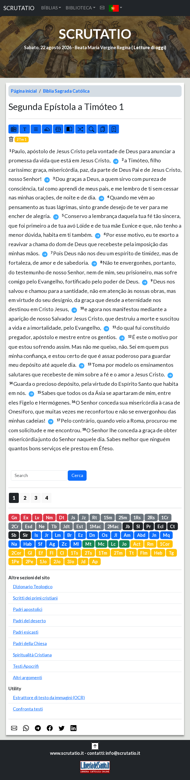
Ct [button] (172, 526)
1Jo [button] (43, 561)
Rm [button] (150, 544)
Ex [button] (26, 517)
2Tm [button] (118, 553)
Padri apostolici (27, 609)
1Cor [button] (165, 544)
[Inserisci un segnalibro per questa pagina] (114, 129)
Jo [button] (124, 544)
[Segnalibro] (102, 129)
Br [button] (69, 535)
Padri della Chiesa (30, 643)
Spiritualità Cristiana (32, 654)
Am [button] (127, 535)
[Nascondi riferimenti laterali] (47, 129)
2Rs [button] (151, 517)
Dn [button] (92, 535)
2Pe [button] (29, 561)
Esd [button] (28, 526)
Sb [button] (13, 535)
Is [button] (36, 535)
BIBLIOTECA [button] (79, 7)
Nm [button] (49, 517)
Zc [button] (64, 544)
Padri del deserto (29, 620)
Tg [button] (171, 553)
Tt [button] (131, 553)
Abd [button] (141, 535)
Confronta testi (28, 709)
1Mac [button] (95, 526)
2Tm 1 (21, 139)
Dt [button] (61, 517)
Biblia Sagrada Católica (66, 91)
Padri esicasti (25, 632)
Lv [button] (37, 517)
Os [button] (105, 535)
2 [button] (25, 498)
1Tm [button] (102, 553)
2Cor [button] (16, 553)
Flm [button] (143, 553)
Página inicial (24, 91)
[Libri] (13, 129)
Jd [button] (83, 561)
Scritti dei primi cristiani (35, 598)
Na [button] (14, 544)
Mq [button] (166, 535)
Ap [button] (95, 561)
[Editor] (58, 129)
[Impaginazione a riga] (36, 129)
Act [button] (137, 544)
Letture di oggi (149, 47)
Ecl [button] (161, 526)
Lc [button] (113, 544)
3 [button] (35, 498)
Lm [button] (58, 535)
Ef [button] (41, 553)
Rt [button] (94, 517)
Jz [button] (84, 517)
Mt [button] (88, 544)
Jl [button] (115, 535)
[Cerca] (91, 129)
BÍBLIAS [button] (49, 7)
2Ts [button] (88, 553)
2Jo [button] (57, 561)
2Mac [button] (113, 526)
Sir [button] (25, 535)
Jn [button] (154, 535)
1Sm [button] (108, 517)
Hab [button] (28, 544)
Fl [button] (51, 553)
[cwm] (102, 7)
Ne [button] (42, 526)
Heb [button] (158, 553)
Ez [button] (80, 535)
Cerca (77, 475)
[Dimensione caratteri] (25, 129)
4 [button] (46, 498)
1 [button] (14, 498)
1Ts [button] (74, 553)
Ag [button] (52, 544)
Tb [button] (54, 526)
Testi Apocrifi (26, 666)
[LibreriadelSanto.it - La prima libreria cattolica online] (95, 766)
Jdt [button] (66, 526)
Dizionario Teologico (32, 586)
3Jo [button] (70, 561)
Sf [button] (40, 544)
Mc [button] (101, 544)
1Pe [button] (15, 561)
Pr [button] (148, 526)
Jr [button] (46, 535)
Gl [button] (30, 553)
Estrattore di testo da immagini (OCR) (49, 697)
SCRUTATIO (18, 8)
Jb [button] (127, 526)
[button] (116, 8)
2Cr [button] (15, 526)
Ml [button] (76, 544)
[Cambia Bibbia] (80, 129)
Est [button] (79, 526)
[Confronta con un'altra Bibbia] (69, 129)
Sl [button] (138, 526)
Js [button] (73, 517)
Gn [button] (14, 517)
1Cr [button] (164, 517)
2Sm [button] (123, 517)
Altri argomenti (27, 677)
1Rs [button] (137, 517)
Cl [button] (62, 553)
